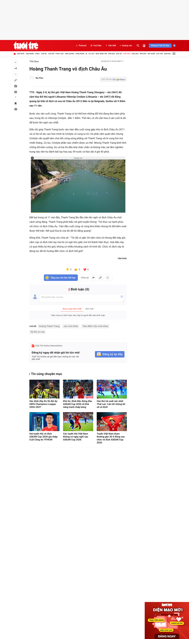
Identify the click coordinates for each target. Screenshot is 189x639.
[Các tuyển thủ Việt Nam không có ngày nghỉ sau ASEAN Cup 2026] (78, 421)
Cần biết (112, 45)
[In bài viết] (15, 109)
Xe (86, 54)
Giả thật (159, 54)
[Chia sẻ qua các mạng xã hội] (107, 277)
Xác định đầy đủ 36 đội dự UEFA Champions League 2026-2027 (43, 404)
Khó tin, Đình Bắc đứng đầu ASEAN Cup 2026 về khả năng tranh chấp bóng (77, 404)
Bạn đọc (167, 54)
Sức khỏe (151, 54)
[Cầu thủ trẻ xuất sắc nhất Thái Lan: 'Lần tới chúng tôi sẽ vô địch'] (112, 389)
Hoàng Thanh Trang (49, 326)
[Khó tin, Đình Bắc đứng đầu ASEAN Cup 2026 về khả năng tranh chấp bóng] (78, 389)
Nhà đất (143, 54)
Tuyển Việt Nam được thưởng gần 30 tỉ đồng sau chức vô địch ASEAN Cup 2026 (111, 438)
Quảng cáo (127, 45)
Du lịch (91, 54)
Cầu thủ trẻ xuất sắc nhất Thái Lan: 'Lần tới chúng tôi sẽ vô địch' (111, 404)
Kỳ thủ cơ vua (38, 331)
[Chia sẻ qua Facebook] (93, 277)
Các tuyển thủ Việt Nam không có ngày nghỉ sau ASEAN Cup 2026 (75, 436)
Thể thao (126, 54)
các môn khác (71, 326)
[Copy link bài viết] (100, 277)
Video (37, 54)
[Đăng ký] (109, 354)
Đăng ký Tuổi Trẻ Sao (160, 45)
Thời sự (44, 54)
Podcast (82, 45)
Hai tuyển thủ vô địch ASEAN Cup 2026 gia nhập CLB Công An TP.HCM (43, 436)
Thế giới (51, 54)
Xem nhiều (30, 54)
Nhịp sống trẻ (101, 54)
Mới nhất (21, 54)
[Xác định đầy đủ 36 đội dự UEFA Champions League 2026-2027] (44, 389)
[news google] (113, 79)
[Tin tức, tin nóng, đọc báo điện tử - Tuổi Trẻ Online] (25, 45)
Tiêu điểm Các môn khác (95, 326)
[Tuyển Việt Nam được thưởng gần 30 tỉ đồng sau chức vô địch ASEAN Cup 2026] (112, 421)
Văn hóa (111, 54)
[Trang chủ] (14, 53)
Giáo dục (135, 54)
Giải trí (119, 54)
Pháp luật (60, 54)
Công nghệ (79, 54)
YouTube (97, 45)
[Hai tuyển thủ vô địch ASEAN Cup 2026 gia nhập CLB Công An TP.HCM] (44, 421)
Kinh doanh (69, 54)
